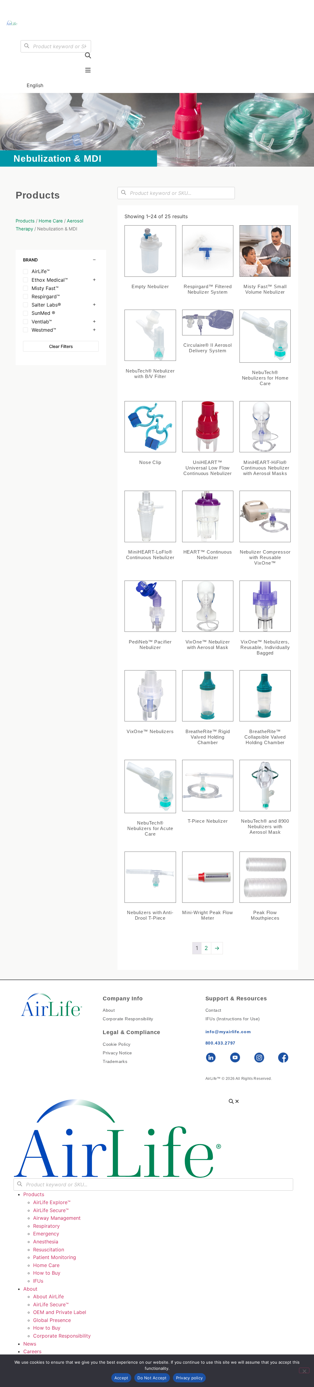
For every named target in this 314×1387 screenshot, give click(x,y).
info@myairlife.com (228, 1031)
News (29, 1344)
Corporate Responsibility (62, 1336)
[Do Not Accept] (304, 1370)
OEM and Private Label (59, 1312)
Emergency (46, 1234)
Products (25, 221)
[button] (30, 31)
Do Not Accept (152, 1377)
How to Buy (46, 1273)
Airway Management (57, 1218)
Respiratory (46, 1226)
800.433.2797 (220, 1043)
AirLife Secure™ (52, 1210)
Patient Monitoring (54, 1257)
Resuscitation (48, 1249)
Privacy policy (189, 1377)
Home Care (51, 221)
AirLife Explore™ (52, 1202)
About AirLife (48, 1296)
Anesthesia (45, 1241)
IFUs (38, 1281)
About (30, 1289)
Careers (32, 1351)
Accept (121, 1377)
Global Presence (52, 1320)
